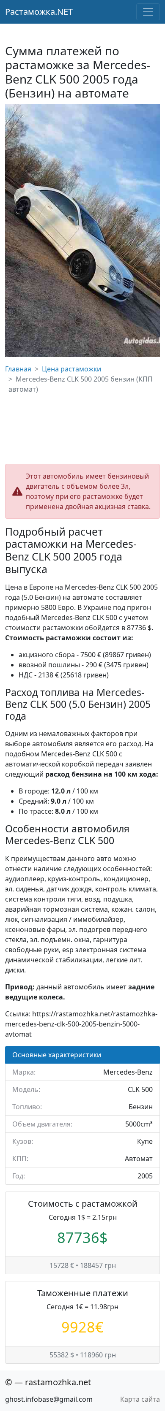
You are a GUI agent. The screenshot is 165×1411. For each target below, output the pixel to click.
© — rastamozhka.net (48, 1382)
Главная (18, 369)
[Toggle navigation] (148, 11)
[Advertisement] (82, 429)
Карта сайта (140, 1399)
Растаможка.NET (39, 11)
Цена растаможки (71, 369)
